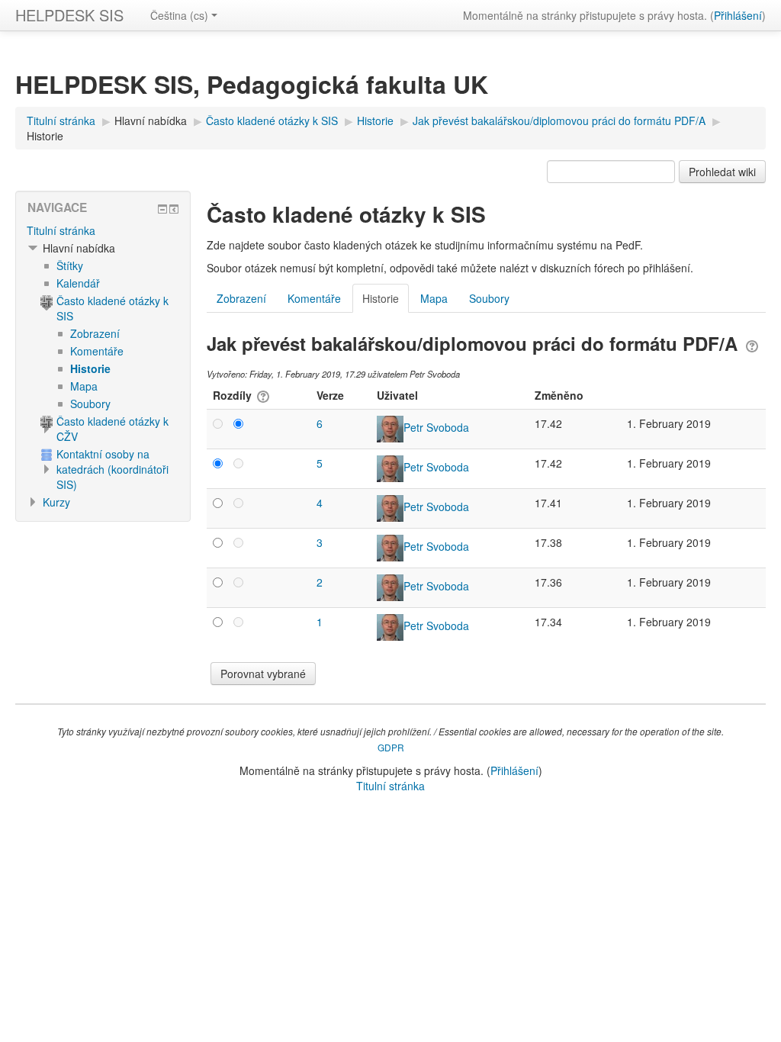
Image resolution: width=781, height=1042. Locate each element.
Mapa (434, 298)
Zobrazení (241, 298)
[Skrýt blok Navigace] (162, 209)
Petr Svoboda (436, 427)
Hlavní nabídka (150, 120)
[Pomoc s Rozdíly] (262, 395)
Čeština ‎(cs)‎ (179, 15)
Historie (45, 135)
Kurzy (56, 502)
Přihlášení (738, 15)
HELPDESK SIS (69, 15)
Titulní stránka (61, 230)
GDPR (391, 747)
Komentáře (314, 298)
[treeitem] (103, 230)
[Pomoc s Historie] (752, 343)
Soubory (489, 298)
